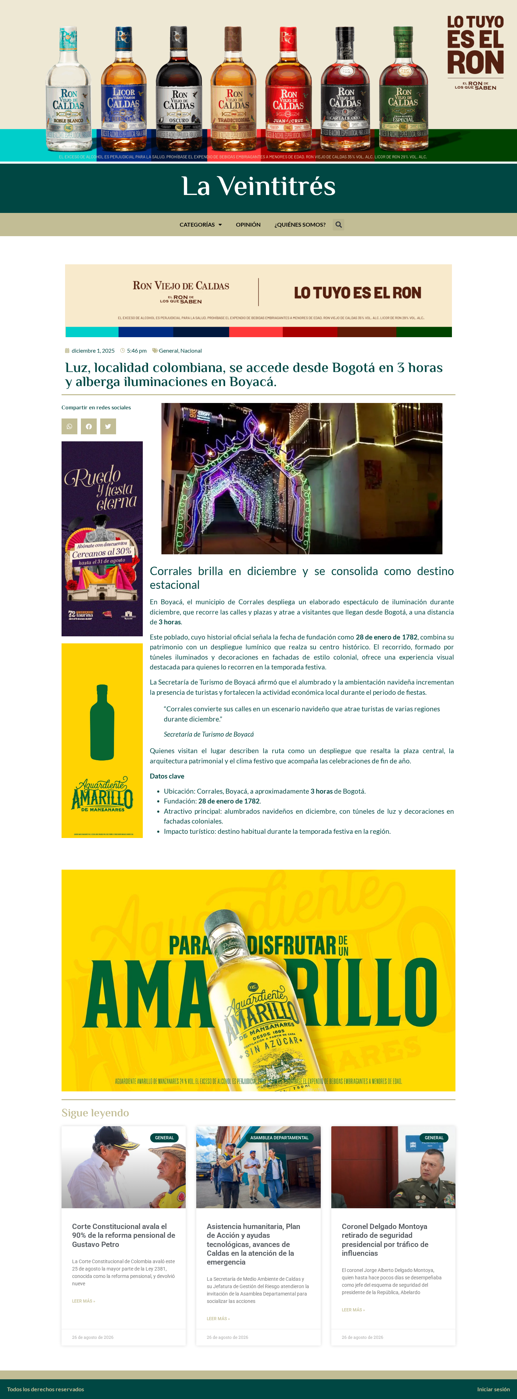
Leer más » (83, 1301)
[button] (338, 225)
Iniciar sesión (493, 1389)
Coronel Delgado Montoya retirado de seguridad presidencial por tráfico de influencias (385, 1240)
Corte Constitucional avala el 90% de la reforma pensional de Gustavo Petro (123, 1235)
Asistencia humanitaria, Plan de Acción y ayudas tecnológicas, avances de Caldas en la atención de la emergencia (253, 1244)
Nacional (191, 350)
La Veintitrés (258, 188)
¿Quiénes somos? (300, 224)
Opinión (248, 224)
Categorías (197, 224)
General (168, 350)
